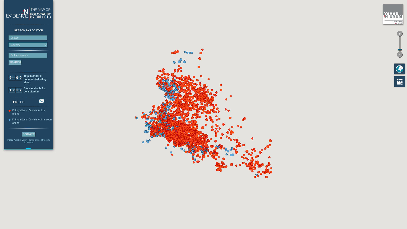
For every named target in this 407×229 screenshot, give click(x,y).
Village (15, 37)
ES (22, 102)
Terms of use (34, 140)
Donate (28, 134)
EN (15, 102)
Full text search (19, 55)
